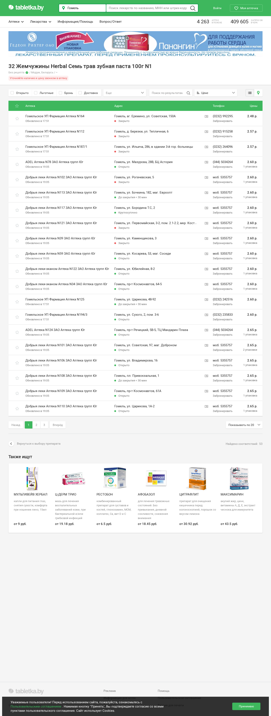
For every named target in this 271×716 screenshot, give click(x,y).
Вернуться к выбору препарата (39, 443)
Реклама (110, 690)
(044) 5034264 (223, 162)
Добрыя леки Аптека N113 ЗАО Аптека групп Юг (61, 192)
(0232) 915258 (223, 131)
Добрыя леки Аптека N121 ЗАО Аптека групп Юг (61, 223)
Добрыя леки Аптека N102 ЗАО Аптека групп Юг (61, 177)
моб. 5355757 (222, 177)
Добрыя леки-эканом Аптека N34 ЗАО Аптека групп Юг (66, 284)
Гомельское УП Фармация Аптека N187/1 (56, 147)
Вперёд (58, 425)
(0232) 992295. (223, 116)
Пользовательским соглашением (36, 706)
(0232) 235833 (223, 315)
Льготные (46, 93)
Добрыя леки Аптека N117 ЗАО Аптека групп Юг (61, 208)
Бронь (68, 93)
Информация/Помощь (75, 22)
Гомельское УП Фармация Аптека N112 (54, 131)
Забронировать (222, 121)
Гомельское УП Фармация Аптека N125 (54, 299)
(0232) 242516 (223, 299)
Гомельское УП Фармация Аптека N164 (54, 116)
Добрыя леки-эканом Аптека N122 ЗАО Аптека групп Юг (67, 269)
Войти (217, 8)
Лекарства (38, 22)
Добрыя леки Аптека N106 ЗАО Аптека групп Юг (61, 360)
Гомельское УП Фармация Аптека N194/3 (56, 315)
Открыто (22, 93)
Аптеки (13, 22)
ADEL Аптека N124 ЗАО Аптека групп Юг (55, 330)
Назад (15, 425)
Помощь (164, 690)
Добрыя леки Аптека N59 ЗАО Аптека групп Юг (60, 253)
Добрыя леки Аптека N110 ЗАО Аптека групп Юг (61, 406)
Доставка (91, 93)
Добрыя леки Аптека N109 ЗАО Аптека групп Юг (61, 391)
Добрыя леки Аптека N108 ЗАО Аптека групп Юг (61, 376)
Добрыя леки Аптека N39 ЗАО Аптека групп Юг (60, 238)
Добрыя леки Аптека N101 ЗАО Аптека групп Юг (61, 345)
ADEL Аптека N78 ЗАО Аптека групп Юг (54, 162)
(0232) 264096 (223, 147)
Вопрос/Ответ (111, 22)
